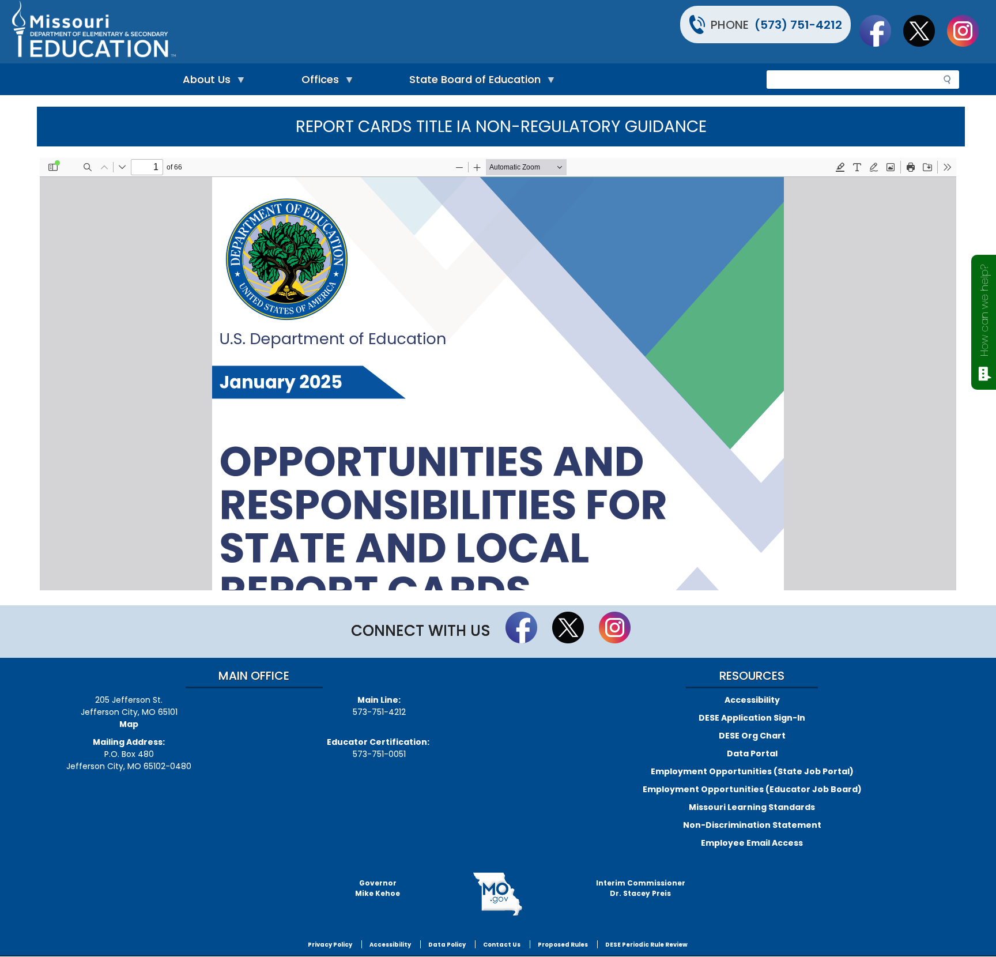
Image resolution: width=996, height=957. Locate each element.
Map (128, 724)
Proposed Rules (563, 944)
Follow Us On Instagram (968, 30)
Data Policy (447, 944)
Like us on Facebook (881, 30)
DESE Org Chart (752, 735)
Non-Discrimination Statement (752, 825)
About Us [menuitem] (204, 82)
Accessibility (752, 700)
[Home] (253, 31)
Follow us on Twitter (924, 30)
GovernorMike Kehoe (377, 888)
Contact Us (501, 944)
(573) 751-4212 (798, 25)
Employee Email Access (752, 843)
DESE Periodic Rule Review (646, 944)
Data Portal (752, 753)
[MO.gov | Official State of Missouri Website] (498, 894)
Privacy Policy (330, 944)
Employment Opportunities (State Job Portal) (752, 771)
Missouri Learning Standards (752, 807)
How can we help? (984, 310)
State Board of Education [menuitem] (472, 82)
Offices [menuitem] (317, 82)
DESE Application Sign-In (752, 718)
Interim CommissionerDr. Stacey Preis (640, 888)
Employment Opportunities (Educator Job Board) (752, 789)
